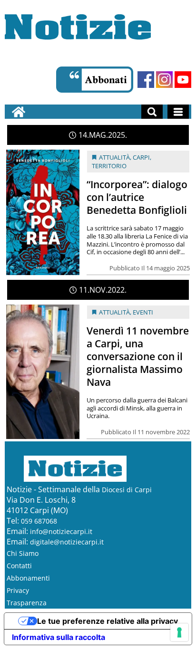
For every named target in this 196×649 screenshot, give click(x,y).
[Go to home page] (18, 112)
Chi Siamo (23, 553)
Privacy (18, 590)
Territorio (109, 166)
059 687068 (39, 520)
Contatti (19, 565)
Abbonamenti (28, 577)
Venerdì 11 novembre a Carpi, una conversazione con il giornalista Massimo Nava (138, 356)
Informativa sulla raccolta (58, 637)
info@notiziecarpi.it (61, 531)
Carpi (141, 157)
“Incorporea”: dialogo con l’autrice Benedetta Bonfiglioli (137, 197)
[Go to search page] (152, 112)
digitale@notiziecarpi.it (67, 541)
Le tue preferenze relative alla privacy (107, 621)
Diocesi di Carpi (127, 489)
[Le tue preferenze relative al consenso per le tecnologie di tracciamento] (179, 632)
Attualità (114, 157)
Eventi (143, 312)
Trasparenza (27, 602)
